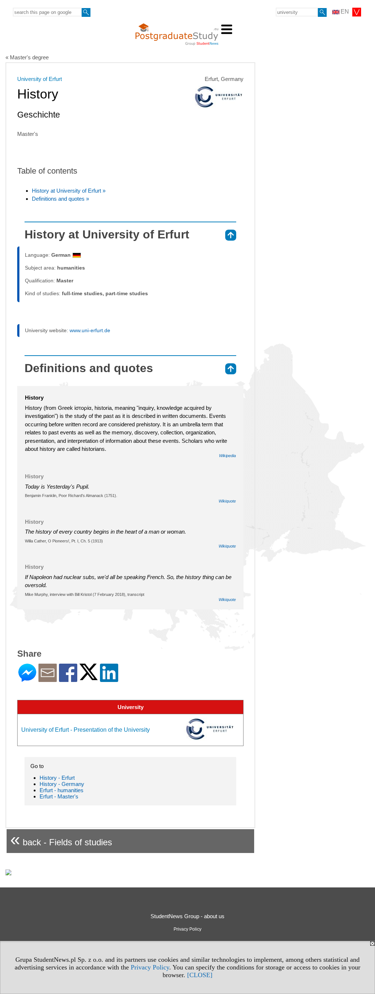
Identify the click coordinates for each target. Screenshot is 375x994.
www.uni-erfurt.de (90, 330)
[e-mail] (47, 679)
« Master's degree (27, 57)
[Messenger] (27, 679)
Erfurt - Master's (59, 796)
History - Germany (62, 784)
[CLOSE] (199, 975)
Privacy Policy (150, 967)
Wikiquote (227, 501)
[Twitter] (88, 677)
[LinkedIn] (109, 679)
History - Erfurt (57, 778)
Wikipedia (227, 455)
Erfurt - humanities (61, 790)
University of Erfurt (39, 79)
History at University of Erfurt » (68, 191)
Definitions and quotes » (60, 199)
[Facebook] (68, 679)
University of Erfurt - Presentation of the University (85, 730)
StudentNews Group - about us (187, 916)
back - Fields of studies (61, 839)
